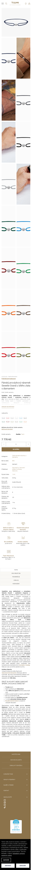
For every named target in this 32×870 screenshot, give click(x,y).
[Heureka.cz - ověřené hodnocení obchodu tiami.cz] (15, 830)
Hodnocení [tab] (15, 582)
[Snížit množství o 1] (4, 443)
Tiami (22, 433)
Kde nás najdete (15, 763)
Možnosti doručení (7, 428)
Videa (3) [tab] (15, 579)
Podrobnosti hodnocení (9, 377)
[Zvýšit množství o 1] (27, 443)
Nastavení (6, 860)
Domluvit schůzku (15, 769)
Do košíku (15, 448)
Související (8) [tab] (15, 572)
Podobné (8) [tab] (15, 575)
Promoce (19, 468)
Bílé (13, 459)
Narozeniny (15, 466)
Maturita (14, 469)
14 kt (13, 473)
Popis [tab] (15, 568)
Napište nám (15, 758)
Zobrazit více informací (8, 405)
